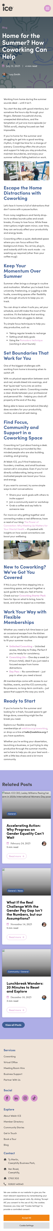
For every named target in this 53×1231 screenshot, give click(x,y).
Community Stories (14, 1127)
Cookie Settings (26, 1225)
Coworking (10, 1056)
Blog (4, 27)
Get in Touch (10, 1133)
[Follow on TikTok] (34, 1098)
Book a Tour (10, 1139)
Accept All (26, 1217)
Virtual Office (11, 1062)
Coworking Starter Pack (32, 595)
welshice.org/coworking (34, 728)
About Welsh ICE (12, 1115)
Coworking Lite (17, 657)
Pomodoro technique (31, 340)
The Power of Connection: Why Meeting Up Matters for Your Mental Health (26, 525)
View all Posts (13, 1025)
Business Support (13, 1074)
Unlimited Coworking (20, 646)
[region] (26, 1208)
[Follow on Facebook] (7, 1098)
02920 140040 (15, 1184)
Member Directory (13, 1121)
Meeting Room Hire (14, 1068)
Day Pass (14, 671)
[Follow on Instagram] (25, 1098)
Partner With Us (12, 1079)
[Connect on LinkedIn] (16, 1098)
